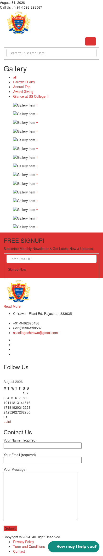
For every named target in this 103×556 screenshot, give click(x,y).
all (15, 77)
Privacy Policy (23, 541)
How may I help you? (77, 546)
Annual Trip (21, 86)
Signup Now (17, 269)
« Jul (7, 421)
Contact (19, 551)
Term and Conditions (29, 546)
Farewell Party (24, 81)
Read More (12, 306)
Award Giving (23, 91)
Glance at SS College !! (30, 96)
